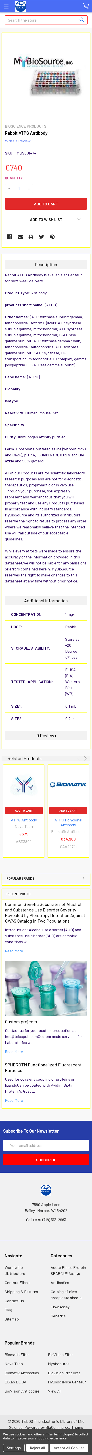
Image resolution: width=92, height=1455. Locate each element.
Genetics (58, 1315)
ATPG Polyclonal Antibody (68, 822)
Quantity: (14, 177)
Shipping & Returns (21, 1291)
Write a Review (18, 140)
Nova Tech (14, 1363)
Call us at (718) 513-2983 (46, 1219)
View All (54, 1391)
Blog (8, 1309)
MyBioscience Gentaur (67, 1381)
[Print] (31, 236)
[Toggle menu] (6, 6)
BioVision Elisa (60, 1354)
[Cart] (86, 6)
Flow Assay (60, 1306)
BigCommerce (57, 1427)
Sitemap (12, 1319)
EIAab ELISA (15, 1381)
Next (84, 758)
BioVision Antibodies (22, 1391)
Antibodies (60, 1282)
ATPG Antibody (24, 819)
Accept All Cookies (69, 1447)
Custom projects (21, 1021)
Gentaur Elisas (17, 1282)
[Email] (20, 236)
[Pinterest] (52, 236)
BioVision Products (64, 1372)
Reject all (37, 1447)
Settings (14, 1447)
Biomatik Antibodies (22, 1372)
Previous (79, 758)
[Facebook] (9, 236)
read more (14, 950)
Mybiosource (58, 1363)
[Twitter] (41, 236)
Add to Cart (24, 810)
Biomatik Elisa (17, 1354)
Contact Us (14, 1300)
